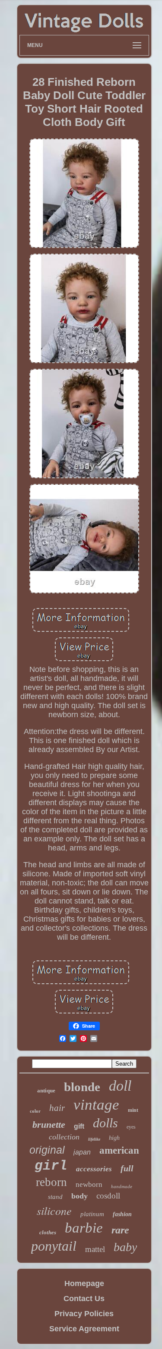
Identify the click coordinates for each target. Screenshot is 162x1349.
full (127, 1168)
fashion (122, 1214)
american (119, 1150)
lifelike (94, 1139)
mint (133, 1110)
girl (51, 1165)
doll (120, 1086)
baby (125, 1247)
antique (46, 1090)
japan (82, 1152)
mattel (95, 1249)
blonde (82, 1087)
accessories (94, 1169)
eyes (131, 1127)
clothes (47, 1232)
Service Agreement (84, 1328)
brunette (48, 1124)
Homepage (84, 1283)
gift (79, 1126)
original (47, 1150)
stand (55, 1196)
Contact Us (84, 1298)
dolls (105, 1123)
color (35, 1111)
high (114, 1138)
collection (64, 1137)
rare (120, 1230)
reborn (51, 1182)
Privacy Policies (84, 1313)
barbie (84, 1228)
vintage (96, 1104)
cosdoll (108, 1195)
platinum (92, 1214)
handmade (121, 1186)
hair (57, 1108)
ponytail (53, 1246)
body (79, 1196)
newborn (89, 1184)
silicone (54, 1210)
